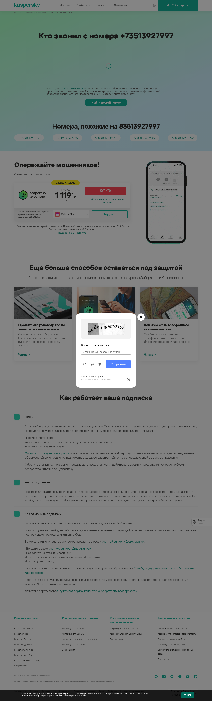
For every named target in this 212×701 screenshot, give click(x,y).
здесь (83, 695)
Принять (187, 695)
